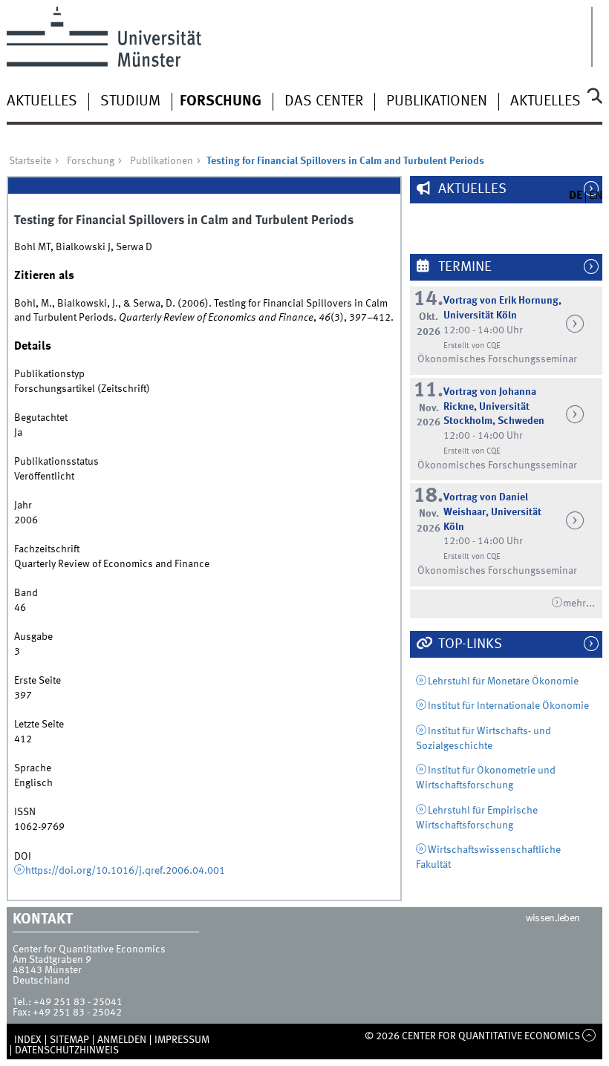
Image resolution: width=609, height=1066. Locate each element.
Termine (463, 267)
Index (28, 1040)
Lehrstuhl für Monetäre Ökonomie (503, 681)
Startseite (30, 161)
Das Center (323, 101)
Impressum (181, 1040)
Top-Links (468, 644)
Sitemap (69, 1040)
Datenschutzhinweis (67, 1050)
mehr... (579, 603)
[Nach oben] (589, 1036)
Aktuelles (42, 101)
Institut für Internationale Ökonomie (508, 706)
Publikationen (436, 101)
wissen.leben (553, 918)
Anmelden (121, 1040)
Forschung (220, 101)
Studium (130, 101)
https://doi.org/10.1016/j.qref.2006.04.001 (125, 871)
